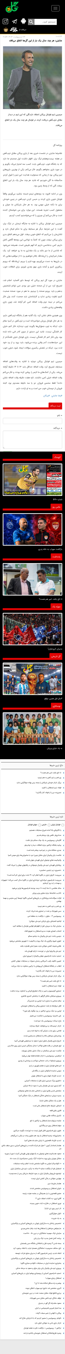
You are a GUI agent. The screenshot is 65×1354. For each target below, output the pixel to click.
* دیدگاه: (57, 428)
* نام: (59, 415)
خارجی (44, 824)
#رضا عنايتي (56, 395)
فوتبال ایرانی (55, 824)
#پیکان (46, 395)
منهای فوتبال (32, 824)
